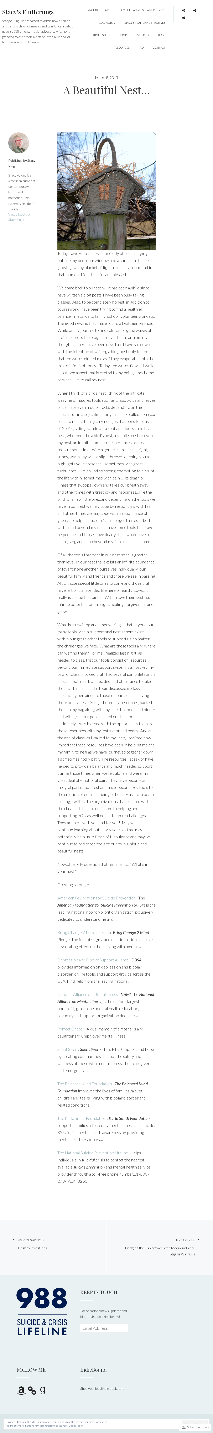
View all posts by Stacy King (19, 217)
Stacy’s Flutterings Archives (144, 22)
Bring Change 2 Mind (76, 932)
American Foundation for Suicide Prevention (96, 897)
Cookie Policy (76, 1425)
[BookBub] (194, 9)
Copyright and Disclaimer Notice (141, 10)
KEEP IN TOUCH (98, 1292)
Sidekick (143, 35)
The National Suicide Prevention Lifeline (92, 1152)
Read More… (106, 22)
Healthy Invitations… (33, 1244)
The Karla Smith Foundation (81, 1118)
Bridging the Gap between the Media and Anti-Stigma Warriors (160, 1247)
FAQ (141, 47)
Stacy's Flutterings (28, 12)
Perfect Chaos (70, 1028)
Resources (122, 47)
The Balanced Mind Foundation (84, 1083)
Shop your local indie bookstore (102, 1388)
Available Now (98, 10)
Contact (159, 47)
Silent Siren (67, 1049)
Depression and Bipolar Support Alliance (93, 959)
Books (123, 35)
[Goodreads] (183, 16)
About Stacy (101, 35)
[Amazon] (183, 9)
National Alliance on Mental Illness (87, 994)
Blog (161, 35)
